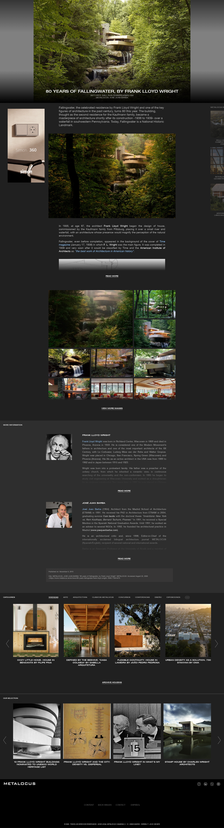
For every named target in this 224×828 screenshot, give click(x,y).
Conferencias (142, 597)
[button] (7, 643)
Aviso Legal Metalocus (107, 824)
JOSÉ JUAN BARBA (93, 503)
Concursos (124, 597)
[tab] (53, 597)
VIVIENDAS (53, 597)
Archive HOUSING (112, 682)
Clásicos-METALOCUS (103, 597)
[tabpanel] (112, 644)
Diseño (158, 597)
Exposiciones (173, 597)
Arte (65, 597)
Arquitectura (80, 597)
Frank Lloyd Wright (116, 226)
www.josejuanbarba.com (104, 530)
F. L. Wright (111, 245)
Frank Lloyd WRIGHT (96, 435)
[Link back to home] (19, 784)
